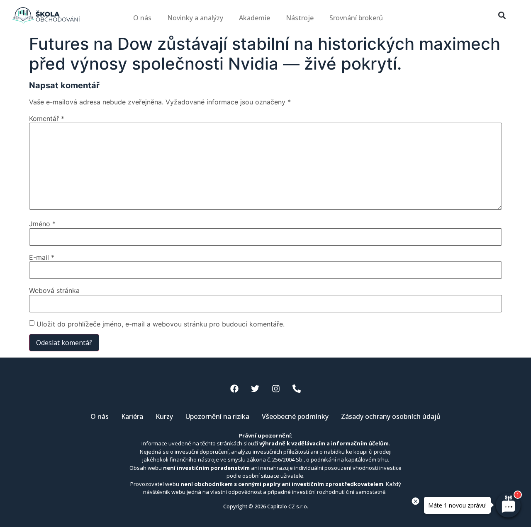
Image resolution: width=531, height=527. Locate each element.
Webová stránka (54, 290)
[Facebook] (234, 388)
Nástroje (300, 17)
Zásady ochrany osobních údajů (391, 416)
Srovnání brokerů (356, 17)
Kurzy (164, 416)
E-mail (41, 257)
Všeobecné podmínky (295, 416)
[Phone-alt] (296, 388)
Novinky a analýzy (195, 17)
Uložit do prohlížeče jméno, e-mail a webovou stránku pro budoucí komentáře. (161, 324)
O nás (142, 17)
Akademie (254, 17)
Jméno (42, 223)
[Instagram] (276, 388)
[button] (502, 15)
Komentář (46, 118)
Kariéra (132, 416)
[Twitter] (255, 388)
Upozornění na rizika (217, 416)
